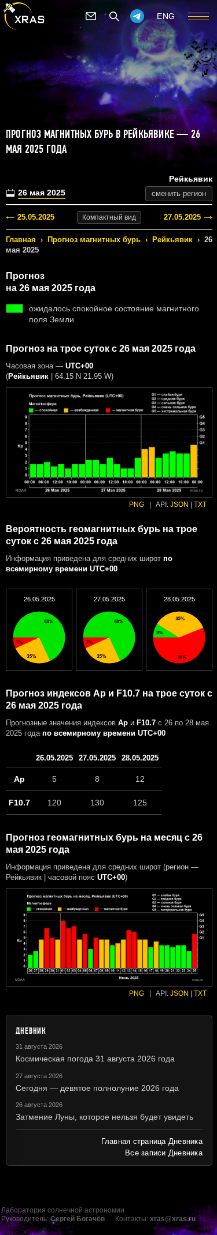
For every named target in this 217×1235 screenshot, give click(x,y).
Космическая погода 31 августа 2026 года (95, 1058)
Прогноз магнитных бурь (94, 239)
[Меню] (198, 16)
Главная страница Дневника (152, 1141)
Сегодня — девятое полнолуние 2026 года (97, 1088)
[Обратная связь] (91, 16)
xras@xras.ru (173, 1219)
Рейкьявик (172, 239)
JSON (179, 504)
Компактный (109, 217)
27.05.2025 (182, 217)
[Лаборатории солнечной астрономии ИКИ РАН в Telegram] (137, 16)
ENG (166, 16)
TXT (200, 504)
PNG (136, 504)
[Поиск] (114, 16)
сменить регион (179, 193)
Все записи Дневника (164, 1153)
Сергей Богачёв (77, 1219)
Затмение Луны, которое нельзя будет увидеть (104, 1116)
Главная (21, 239)
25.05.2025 (35, 217)
